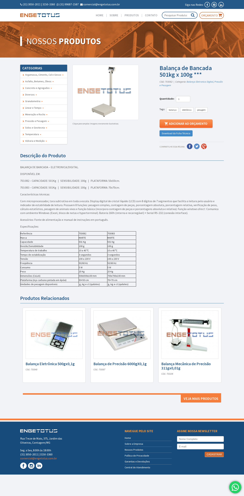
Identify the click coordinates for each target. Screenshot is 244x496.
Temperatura (31, 134)
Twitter (197, 146)
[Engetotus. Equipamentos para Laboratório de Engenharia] (43, 15)
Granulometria (32, 101)
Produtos (132, 15)
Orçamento (209, 15)
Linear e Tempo (33, 107)
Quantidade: (167, 98)
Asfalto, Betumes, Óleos (38, 81)
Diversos (29, 94)
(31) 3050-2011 (32, 4)
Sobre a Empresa (134, 443)
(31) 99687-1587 (69, 4)
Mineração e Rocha (35, 114)
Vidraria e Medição (34, 140)
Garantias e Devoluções (137, 461)
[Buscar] (193, 15)
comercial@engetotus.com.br (101, 4)
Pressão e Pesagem (35, 121)
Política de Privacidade (137, 455)
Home (99, 15)
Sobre (114, 15)
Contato (151, 15)
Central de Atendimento (137, 467)
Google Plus (204, 146)
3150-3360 (49, 4)
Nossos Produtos (134, 449)
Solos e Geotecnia (34, 127)
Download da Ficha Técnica (176, 133)
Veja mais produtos (201, 398)
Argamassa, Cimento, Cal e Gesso (43, 74)
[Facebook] (207, 4)
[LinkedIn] (221, 4)
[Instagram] (214, 4)
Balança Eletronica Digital (200, 81)
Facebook (190, 146)
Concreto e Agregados (37, 88)
